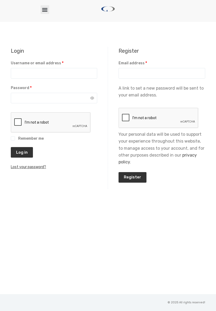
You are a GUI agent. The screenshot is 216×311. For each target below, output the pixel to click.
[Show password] (92, 98)
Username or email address (45, 62)
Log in (22, 152)
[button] (45, 9)
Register (132, 177)
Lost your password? (28, 167)
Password (29, 87)
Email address (141, 62)
